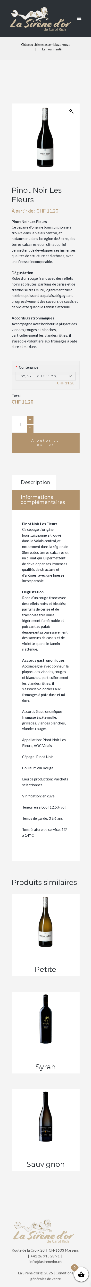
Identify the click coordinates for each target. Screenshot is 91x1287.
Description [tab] (35, 482)
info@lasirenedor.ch (45, 1261)
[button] (71, 111)
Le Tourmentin (52, 49)
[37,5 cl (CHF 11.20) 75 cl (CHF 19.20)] (46, 376)
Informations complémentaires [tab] (43, 499)
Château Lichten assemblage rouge (45, 45)
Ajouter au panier (45, 442)
